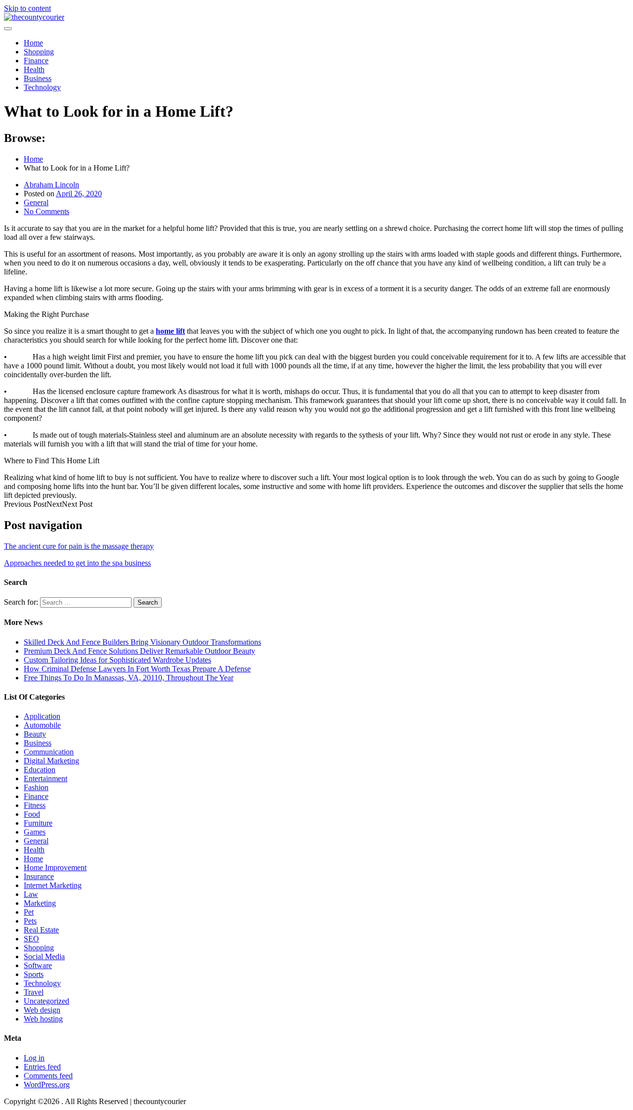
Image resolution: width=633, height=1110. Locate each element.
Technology (42, 87)
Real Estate (41, 930)
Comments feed (48, 1075)
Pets (30, 921)
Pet (29, 912)
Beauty (35, 734)
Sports (34, 974)
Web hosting (43, 1019)
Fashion (36, 787)
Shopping (39, 51)
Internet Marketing (53, 885)
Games (34, 832)
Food (32, 814)
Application (42, 716)
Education (39, 769)
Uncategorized (46, 1001)
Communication (49, 752)
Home (33, 43)
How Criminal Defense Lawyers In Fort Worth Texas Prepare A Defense (137, 669)
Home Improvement (55, 867)
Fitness (34, 805)
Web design (42, 1010)
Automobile (42, 725)
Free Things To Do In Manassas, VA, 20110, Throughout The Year (128, 677)
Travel (34, 992)
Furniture (38, 823)
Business (37, 78)
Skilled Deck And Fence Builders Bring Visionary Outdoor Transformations (142, 642)
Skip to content (27, 8)
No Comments (46, 211)
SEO (31, 938)
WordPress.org (47, 1084)
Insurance (39, 876)
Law (31, 894)
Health (34, 69)
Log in (34, 1058)
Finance (36, 60)
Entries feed (42, 1067)
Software (38, 965)
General (36, 202)
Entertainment (45, 778)
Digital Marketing (51, 760)
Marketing (40, 903)
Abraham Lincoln (51, 184)
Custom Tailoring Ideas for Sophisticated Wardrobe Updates (117, 660)
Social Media (44, 956)
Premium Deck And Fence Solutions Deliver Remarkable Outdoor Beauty (139, 651)
